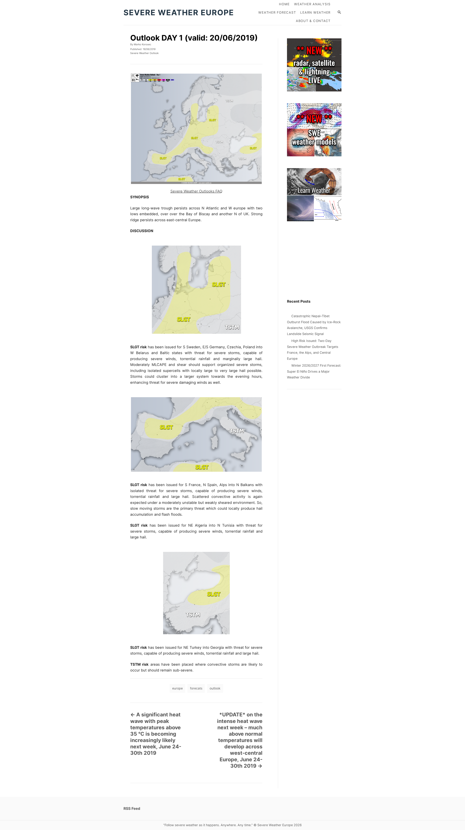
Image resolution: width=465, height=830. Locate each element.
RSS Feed (132, 808)
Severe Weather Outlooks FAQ (196, 191)
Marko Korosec (142, 44)
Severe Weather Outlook (144, 53)
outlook (215, 688)
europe (177, 688)
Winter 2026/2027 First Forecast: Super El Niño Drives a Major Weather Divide (314, 371)
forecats (196, 688)
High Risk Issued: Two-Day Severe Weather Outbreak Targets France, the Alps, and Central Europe (312, 349)
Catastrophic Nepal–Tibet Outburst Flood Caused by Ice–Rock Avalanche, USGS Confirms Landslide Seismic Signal (314, 325)
